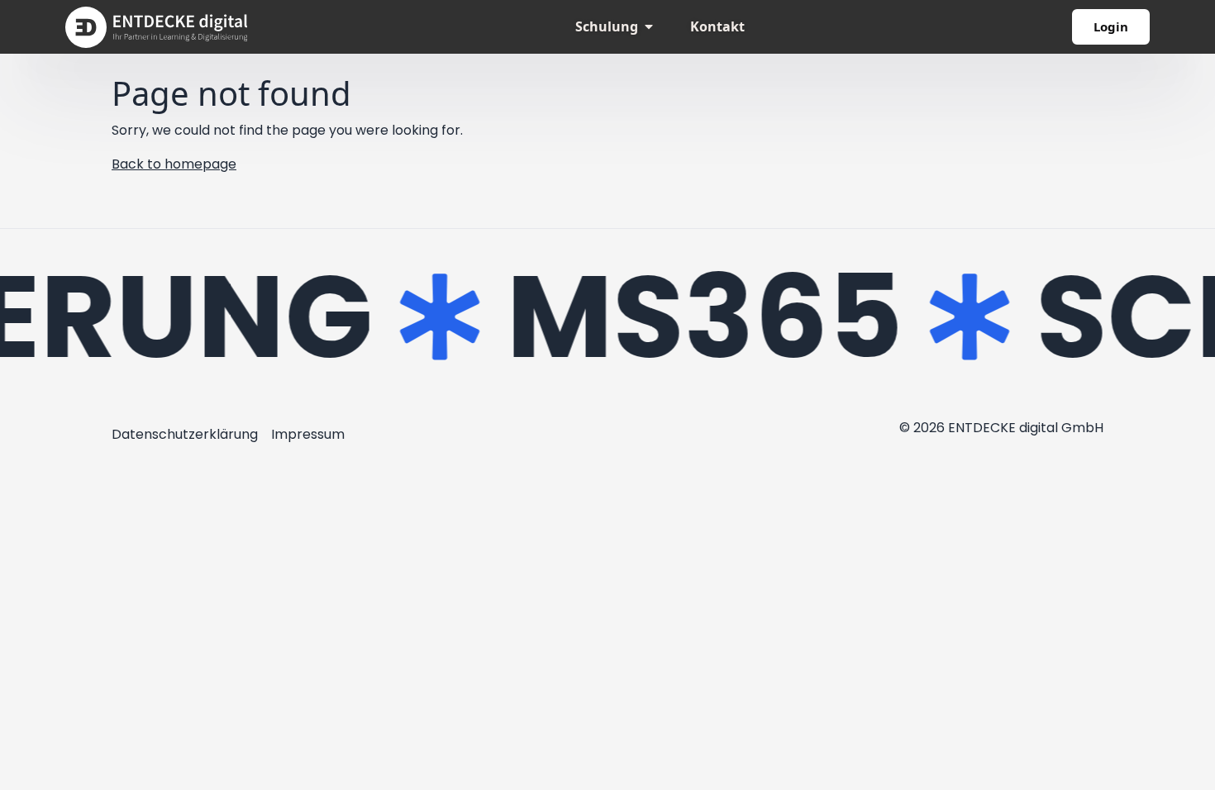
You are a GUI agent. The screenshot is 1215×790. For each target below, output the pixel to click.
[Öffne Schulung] (648, 26)
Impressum (308, 434)
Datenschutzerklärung (185, 434)
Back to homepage (174, 164)
